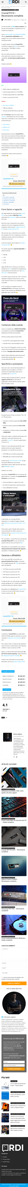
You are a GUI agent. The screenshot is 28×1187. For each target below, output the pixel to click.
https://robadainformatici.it (18, 736)
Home (2, 6)
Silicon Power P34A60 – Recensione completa (9, 880)
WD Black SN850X (20, 34)
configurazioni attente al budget (11, 655)
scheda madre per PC (13, 229)
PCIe (15, 46)
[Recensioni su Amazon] (14, 174)
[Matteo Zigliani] (2, 19)
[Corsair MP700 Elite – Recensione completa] (14, 836)
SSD (13, 26)
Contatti (5, 1157)
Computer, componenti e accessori (12, 6)
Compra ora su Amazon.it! (17, 183)
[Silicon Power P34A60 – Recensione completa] (14, 866)
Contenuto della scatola (9, 198)
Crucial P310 (13, 373)
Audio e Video (13, 1081)
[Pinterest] (9, 724)
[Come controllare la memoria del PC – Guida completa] (14, 807)
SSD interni (6, 130)
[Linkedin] (16, 724)
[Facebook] (2, 724)
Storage (17, 9)
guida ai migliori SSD (19, 661)
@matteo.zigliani (10, 1017)
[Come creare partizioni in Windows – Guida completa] (14, 925)
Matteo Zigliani (8, 19)
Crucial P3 (10, 440)
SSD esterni (6, 124)
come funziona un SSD (15, 460)
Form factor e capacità (8, 197)
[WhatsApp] (13, 724)
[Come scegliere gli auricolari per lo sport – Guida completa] (5, 1084)
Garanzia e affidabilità (9, 202)
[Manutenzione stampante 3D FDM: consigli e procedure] (5, 1129)
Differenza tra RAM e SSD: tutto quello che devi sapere (12, 792)
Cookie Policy (6, 1161)
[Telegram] (23, 724)
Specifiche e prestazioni (9, 200)
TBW (17, 563)
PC (10, 269)
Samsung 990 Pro (10, 34)
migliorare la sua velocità (14, 638)
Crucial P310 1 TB (8, 178)
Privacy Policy (6, 1159)
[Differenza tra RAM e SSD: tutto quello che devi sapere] (14, 777)
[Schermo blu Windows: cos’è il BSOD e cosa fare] (5, 1095)
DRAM (6, 466)
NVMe (20, 215)
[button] (2, 2)
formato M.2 (12, 217)
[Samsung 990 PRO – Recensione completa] (14, 895)
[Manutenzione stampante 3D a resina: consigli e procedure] (5, 1106)
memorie (3, 116)
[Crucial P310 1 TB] (14, 166)
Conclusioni (6, 204)
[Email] (20, 724)
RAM (21, 542)
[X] (6, 724)
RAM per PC (6, 127)
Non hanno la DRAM (8, 105)
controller (11, 466)
